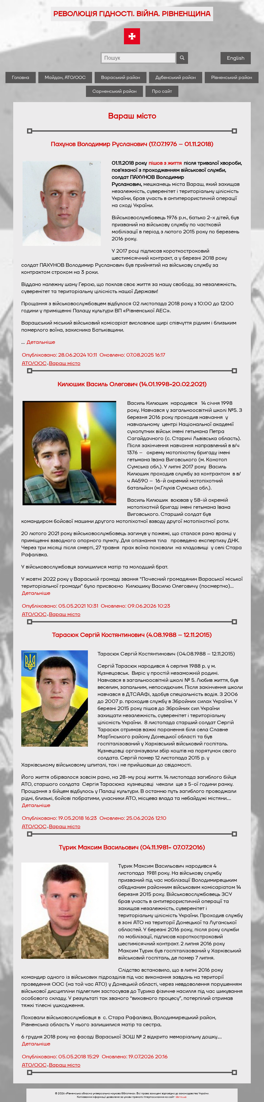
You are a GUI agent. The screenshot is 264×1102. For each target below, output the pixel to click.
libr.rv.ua (181, 1097)
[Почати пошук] (182, 58)
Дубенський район (176, 77)
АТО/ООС (34, 363)
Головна (20, 77)
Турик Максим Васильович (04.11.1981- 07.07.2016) (132, 847)
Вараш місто (64, 363)
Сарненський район (114, 91)
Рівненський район (231, 77)
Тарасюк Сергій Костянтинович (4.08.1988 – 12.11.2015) (132, 635)
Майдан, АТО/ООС (65, 77)
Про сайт (162, 91)
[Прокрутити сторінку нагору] (251, 1089)
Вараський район (120, 77)
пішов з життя (165, 163)
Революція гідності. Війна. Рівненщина (132, 14)
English (235, 58)
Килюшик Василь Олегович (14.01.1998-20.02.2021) (132, 384)
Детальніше (41, 342)
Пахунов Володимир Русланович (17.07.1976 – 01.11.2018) (132, 144)
